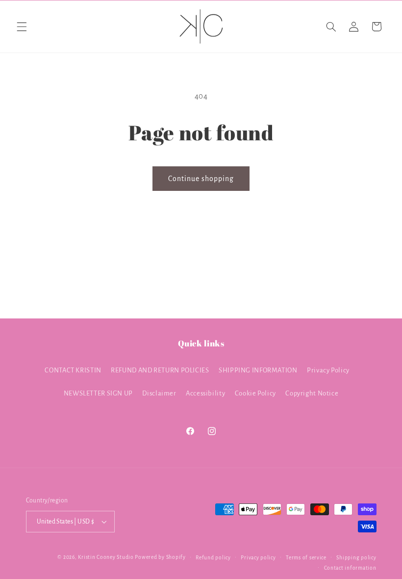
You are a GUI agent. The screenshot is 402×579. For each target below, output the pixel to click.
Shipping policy (356, 557)
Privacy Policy (328, 370)
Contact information (350, 568)
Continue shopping (201, 179)
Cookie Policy (255, 393)
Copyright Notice (311, 393)
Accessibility (205, 393)
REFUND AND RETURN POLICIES (160, 370)
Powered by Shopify (160, 557)
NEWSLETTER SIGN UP (98, 393)
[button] (21, 26)
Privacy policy (258, 557)
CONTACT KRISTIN (73, 370)
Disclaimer (159, 393)
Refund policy (213, 557)
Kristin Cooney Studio (105, 557)
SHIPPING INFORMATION (258, 370)
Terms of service (306, 557)
